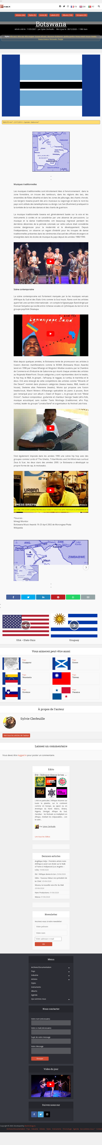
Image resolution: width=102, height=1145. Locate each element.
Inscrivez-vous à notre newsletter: (48, 921)
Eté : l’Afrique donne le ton (51, 774)
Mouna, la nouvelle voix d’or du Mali (49, 885)
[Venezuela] (11, 678)
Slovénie (26, 692)
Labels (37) (55, 15)
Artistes (34, 979)
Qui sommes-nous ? (87, 1129)
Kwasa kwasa (43, 39)
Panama (76, 692)
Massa (37, 897)
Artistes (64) (20, 15)
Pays (24, 660)
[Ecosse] (61, 663)
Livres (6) (43, 15)
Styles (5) (32, 15)
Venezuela (26, 677)
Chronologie (67, 1129)
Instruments (36, 987)
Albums (34, 991)
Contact (99, 1129)
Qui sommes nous (38, 999)
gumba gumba (69, 36)
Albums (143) (67, 15)
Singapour (26, 662)
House (88, 36)
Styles (33, 983)
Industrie (34, 975)
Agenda (34, 995)
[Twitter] (41, 1114)
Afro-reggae (29, 36)
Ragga (60, 39)
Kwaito (93, 36)
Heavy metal (80, 36)
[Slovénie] (11, 693)
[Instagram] (47, 1114)
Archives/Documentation (41, 967)
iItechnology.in (30, 1126)
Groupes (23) (81, 15)
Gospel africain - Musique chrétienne (49, 36)
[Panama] (61, 693)
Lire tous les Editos (42, 836)
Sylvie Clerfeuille (47, 29)
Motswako (53, 39)
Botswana (51, 24)
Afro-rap (21, 36)
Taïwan (75, 677)
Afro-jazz (13, 36)
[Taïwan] (61, 678)
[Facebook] (34, 1114)
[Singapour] (11, 663)
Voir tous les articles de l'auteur (16, 735)
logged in (22, 755)
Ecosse (75, 662)
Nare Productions (42, 892)
